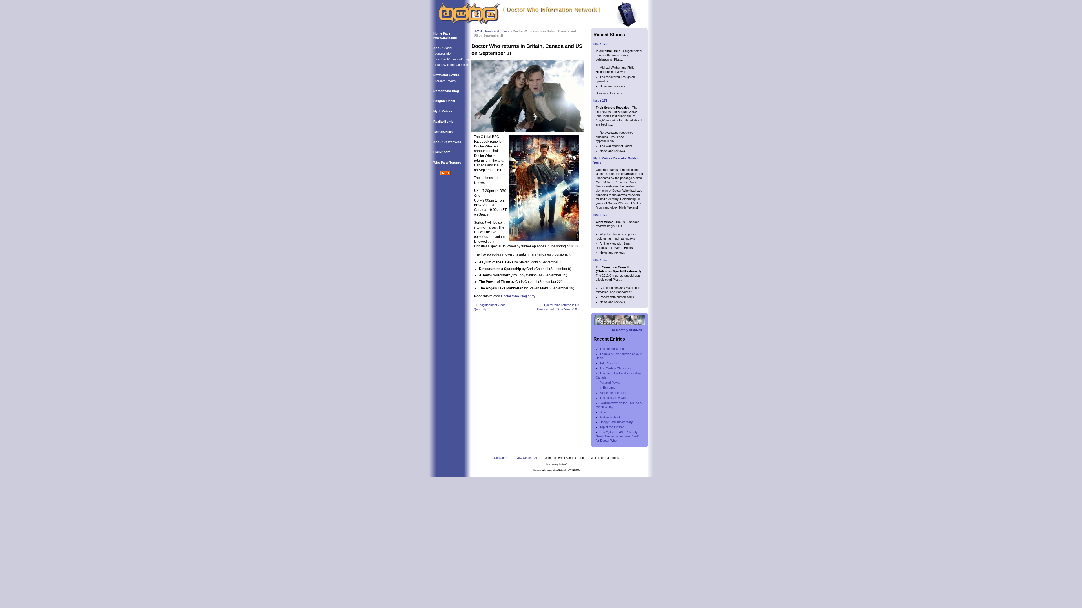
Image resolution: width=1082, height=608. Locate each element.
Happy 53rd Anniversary (616, 422)
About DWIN (442, 48)
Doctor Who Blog (446, 91)
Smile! (604, 412)
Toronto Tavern (445, 80)
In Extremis (607, 387)
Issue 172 (600, 44)
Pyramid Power (610, 382)
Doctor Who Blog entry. (518, 296)
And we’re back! (611, 417)
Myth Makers (442, 111)
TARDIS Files (443, 131)
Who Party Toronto (447, 162)
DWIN (478, 31)
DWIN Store (441, 152)
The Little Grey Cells (614, 397)
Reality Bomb (443, 121)
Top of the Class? (612, 427)
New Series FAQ (527, 457)
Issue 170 (600, 214)
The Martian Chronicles (615, 368)
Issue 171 (600, 100)
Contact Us (501, 457)
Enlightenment (444, 101)
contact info (443, 53)
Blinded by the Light (613, 392)
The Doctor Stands (613, 348)
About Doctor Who (447, 142)
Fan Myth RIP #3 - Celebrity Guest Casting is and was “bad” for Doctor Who (618, 436)
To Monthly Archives (626, 330)
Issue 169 (600, 259)
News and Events (446, 75)
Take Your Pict (609, 363)
